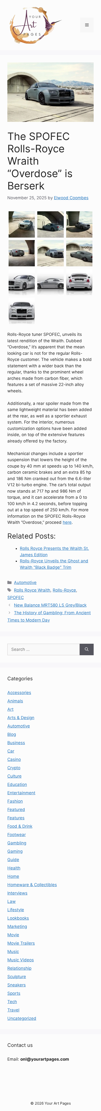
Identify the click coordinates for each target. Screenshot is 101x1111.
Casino (14, 759)
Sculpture (16, 976)
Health (13, 868)
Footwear (16, 834)
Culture (14, 776)
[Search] (87, 649)
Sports (13, 993)
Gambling (16, 842)
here (67, 522)
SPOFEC (15, 597)
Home (13, 876)
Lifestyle (15, 909)
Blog (11, 734)
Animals (15, 700)
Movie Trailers (21, 943)
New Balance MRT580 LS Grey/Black (50, 605)
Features (16, 817)
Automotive (25, 582)
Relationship (19, 968)
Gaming (15, 851)
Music (13, 951)
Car (10, 751)
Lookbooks (18, 918)
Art (10, 709)
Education (17, 784)
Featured (16, 809)
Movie (13, 934)
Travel (13, 1010)
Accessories (19, 692)
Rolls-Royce (64, 590)
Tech (12, 1001)
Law (11, 901)
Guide (13, 859)
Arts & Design (20, 717)
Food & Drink (19, 826)
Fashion (15, 801)
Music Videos (20, 959)
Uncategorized (21, 1018)
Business (16, 742)
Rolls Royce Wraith (32, 590)
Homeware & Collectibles (32, 884)
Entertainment (21, 792)
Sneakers (16, 985)
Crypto (13, 767)
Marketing (17, 926)
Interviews (17, 893)
